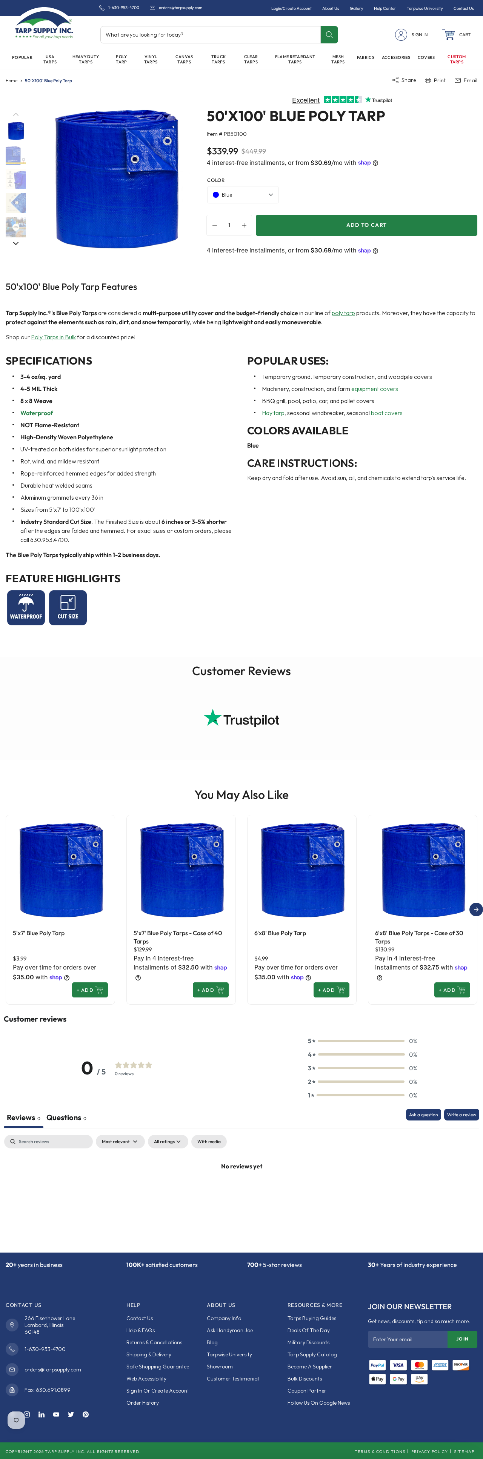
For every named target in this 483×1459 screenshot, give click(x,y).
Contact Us (139, 1318)
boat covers (387, 413)
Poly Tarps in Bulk (53, 337)
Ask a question (423, 1114)
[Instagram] (26, 1414)
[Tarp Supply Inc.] (44, 24)
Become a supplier (310, 1366)
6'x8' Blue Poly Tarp (280, 933)
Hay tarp (273, 413)
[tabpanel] (241, 1191)
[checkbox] (209, 1141)
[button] (456, 35)
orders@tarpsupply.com (180, 7)
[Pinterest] (85, 1414)
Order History (142, 1402)
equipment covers (374, 388)
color (216, 180)
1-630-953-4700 (123, 7)
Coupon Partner (307, 1390)
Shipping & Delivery (148, 1354)
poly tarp (343, 313)
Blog (212, 1342)
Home (11, 80)
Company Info (224, 1318)
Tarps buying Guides (312, 1318)
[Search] (329, 34)
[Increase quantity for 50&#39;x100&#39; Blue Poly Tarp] (246, 225)
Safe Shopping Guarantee (157, 1366)
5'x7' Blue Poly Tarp (39, 933)
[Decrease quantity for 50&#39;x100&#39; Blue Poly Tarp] (213, 225)
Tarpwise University (229, 1354)
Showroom (220, 1366)
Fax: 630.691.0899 (48, 1390)
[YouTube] (56, 1414)
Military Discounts (308, 1342)
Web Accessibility (146, 1378)
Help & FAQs (140, 1330)
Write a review (461, 1114)
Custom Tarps (457, 59)
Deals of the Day (309, 1330)
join (462, 1339)
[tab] (66, 1118)
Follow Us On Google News (319, 1402)
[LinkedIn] (41, 1414)
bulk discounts (305, 1378)
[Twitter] (71, 1414)
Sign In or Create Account (157, 1390)
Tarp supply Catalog (312, 1354)
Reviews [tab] (23, 1117)
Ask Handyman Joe (230, 1330)
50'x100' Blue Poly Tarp (48, 80)
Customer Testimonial (233, 1378)
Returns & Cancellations (154, 1342)
